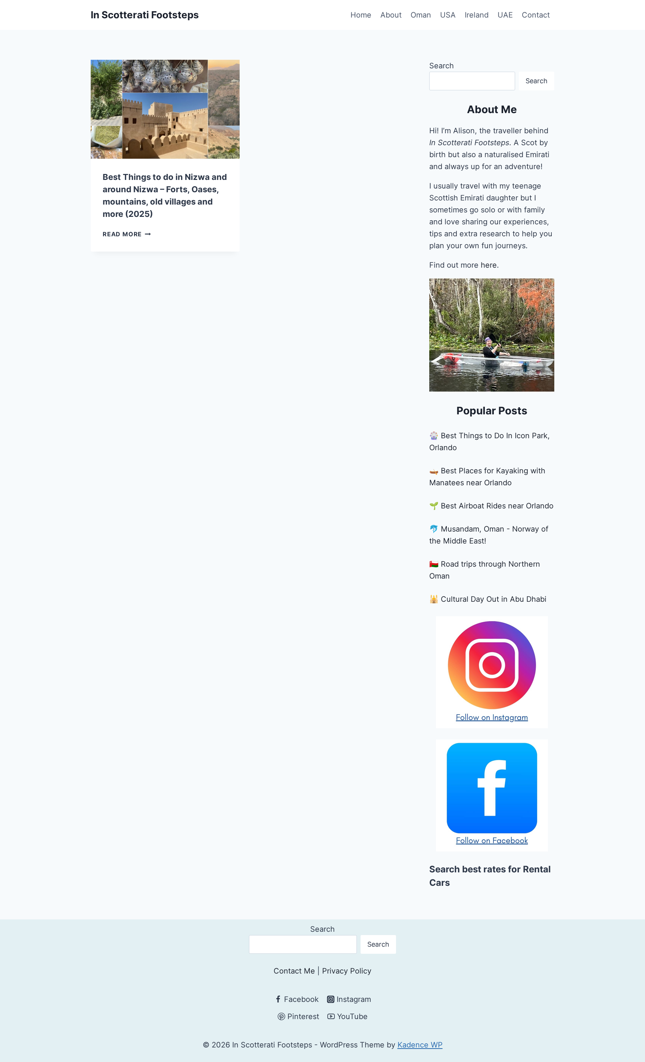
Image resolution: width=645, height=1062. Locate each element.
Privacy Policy (346, 970)
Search (441, 65)
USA (448, 14)
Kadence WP (420, 1044)
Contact (536, 14)
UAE (505, 14)
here (489, 265)
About (391, 14)
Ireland (477, 14)
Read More (127, 234)
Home (360, 14)
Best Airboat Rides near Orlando (497, 505)
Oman (421, 14)
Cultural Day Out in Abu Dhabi (493, 599)
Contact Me (294, 970)
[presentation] (165, 109)
